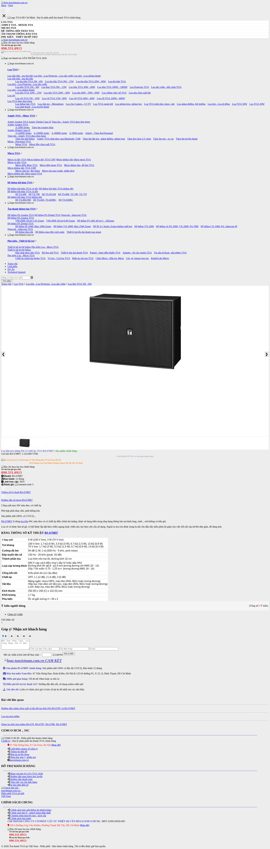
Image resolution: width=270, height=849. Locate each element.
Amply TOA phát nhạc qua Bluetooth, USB (58, 138)
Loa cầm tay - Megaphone (51, 104)
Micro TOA (14, 153)
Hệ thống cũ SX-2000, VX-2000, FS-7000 (177, 226)
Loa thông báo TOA (25, 104)
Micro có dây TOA (17, 159)
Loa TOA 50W (239, 104)
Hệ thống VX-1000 (144, 226)
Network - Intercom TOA (74, 215)
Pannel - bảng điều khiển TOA (105, 252)
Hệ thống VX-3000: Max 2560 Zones (72, 226)
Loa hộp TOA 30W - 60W (82, 87)
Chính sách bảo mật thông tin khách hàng (30, 810)
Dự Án (11, 269)
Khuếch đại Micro (160, 258)
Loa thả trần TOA (117, 81)
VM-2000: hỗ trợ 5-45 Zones (29, 220)
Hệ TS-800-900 (23, 200)
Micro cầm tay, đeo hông (27, 170)
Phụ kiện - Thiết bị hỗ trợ (21, 241)
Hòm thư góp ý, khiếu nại (23, 757)
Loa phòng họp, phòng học (128, 104)
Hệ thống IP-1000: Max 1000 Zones (33, 226)
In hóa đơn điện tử (19, 785)
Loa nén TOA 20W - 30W (57, 92)
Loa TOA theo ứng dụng (20, 101)
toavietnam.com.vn (19, 760)
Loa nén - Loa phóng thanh (87, 75)
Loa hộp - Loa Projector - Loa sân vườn (53, 75)
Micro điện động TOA (26, 165)
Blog (3, 5)
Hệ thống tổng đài (24, 232)
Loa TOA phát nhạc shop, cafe (159, 104)
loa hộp (24, 521)
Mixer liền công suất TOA (42, 144)
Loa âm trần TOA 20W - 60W (91, 81)
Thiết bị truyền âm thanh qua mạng (84, 232)
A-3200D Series (23, 133)
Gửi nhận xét (7, 619)
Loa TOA (13, 69)
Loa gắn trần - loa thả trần (20, 75)
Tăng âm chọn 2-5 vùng (139, 138)
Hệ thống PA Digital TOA (47, 215)
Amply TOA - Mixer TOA (21, 115)
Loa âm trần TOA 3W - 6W (29, 81)
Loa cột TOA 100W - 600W (111, 98)
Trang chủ (13, 263)
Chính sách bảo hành (20, 818)
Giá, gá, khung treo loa (137, 258)
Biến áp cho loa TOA (82, 258)
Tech (10, 5)
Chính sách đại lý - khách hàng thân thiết (30, 812)
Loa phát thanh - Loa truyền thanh (32, 106)
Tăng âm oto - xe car (163, 138)
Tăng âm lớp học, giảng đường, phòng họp (104, 138)
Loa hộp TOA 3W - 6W (27, 87)
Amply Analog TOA (18, 122)
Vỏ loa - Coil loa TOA (59, 258)
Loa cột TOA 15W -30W (54, 98)
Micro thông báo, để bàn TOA (79, 165)
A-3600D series (59, 133)
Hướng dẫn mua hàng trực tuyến (26, 776)
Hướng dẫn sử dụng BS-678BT (17, 500)
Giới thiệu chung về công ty (24, 748)
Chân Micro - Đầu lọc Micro (110, 258)
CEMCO (5, 741)
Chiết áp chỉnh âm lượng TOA (30, 258)
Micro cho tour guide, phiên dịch (58, 170)
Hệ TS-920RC (66, 200)
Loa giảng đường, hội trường (191, 104)
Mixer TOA (21, 144)
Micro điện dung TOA (51, 165)
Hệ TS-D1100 (49, 194)
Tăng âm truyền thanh (187, 138)
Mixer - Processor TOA (19, 141)
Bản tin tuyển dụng (19, 754)
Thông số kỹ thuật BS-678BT (16, 492)
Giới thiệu (12, 266)
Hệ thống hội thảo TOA (20, 182)
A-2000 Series (22, 127)
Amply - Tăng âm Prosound (99, 133)
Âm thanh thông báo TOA (21, 209)
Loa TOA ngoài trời (103, 104)
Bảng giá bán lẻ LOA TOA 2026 (26, 773)
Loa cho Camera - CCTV (78, 104)
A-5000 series (76, 133)
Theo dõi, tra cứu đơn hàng (23, 782)
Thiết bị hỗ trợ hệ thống (19, 247)
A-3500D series (41, 133)
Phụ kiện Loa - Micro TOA (45, 247)
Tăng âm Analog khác (43, 127)
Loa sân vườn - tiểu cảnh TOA (166, 87)
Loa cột (11, 95)
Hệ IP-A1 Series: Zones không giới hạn (112, 226)
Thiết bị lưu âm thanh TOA (74, 252)
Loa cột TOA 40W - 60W (82, 98)
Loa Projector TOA (139, 87)
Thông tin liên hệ (18, 751)
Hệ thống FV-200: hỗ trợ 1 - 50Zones (95, 220)
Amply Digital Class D (39, 122)
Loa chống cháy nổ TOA (114, 92)
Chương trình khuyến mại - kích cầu (28, 815)
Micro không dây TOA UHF (41, 159)
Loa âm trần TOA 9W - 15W (59, 81)
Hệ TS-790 (34, 194)
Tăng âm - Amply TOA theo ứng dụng (71, 122)
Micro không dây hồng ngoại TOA (73, 159)
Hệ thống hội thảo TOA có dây (23, 188)
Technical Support (16, 272)
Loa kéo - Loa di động (219, 104)
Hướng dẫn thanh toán (21, 779)
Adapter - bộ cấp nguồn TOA (137, 252)
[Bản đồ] (56, 745)
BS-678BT (6, 521)
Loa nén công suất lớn (140, 92)
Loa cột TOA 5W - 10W (27, 98)
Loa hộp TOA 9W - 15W (54, 87)
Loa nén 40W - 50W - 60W (86, 92)
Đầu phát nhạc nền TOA (27, 252)
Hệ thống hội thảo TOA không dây (56, 188)
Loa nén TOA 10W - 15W (28, 92)
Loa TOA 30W (257, 104)
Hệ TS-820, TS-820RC (44, 200)
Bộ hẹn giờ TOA (50, 252)
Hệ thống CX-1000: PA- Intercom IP (219, 226)
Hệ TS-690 (20, 194)
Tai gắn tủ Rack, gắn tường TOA (170, 252)
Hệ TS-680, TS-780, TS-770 (72, 194)
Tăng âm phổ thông (25, 138)
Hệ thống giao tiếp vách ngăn (49, 232)
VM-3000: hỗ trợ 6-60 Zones (60, 220)
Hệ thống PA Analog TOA (21, 215)
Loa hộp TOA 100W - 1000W (112, 87)
